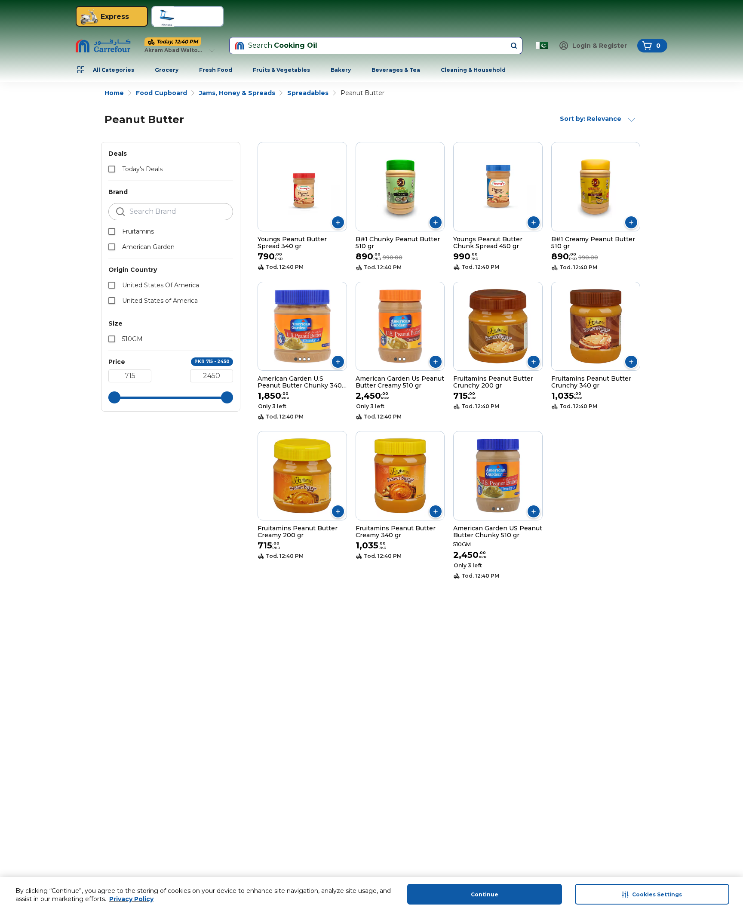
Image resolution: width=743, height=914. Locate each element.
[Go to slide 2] (300, 359)
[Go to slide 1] (296, 359)
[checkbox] (111, 169)
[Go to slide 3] (304, 359)
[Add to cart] (338, 222)
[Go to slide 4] (308, 359)
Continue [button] (484, 894)
